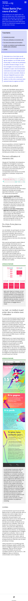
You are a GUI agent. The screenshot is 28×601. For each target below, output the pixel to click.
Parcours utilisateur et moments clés (13, 40)
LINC (17, 58)
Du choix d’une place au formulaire (12, 42)
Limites (5, 49)
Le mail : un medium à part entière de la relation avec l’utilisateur (14, 46)
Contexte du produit (8, 37)
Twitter (14, 597)
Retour (7, 5)
